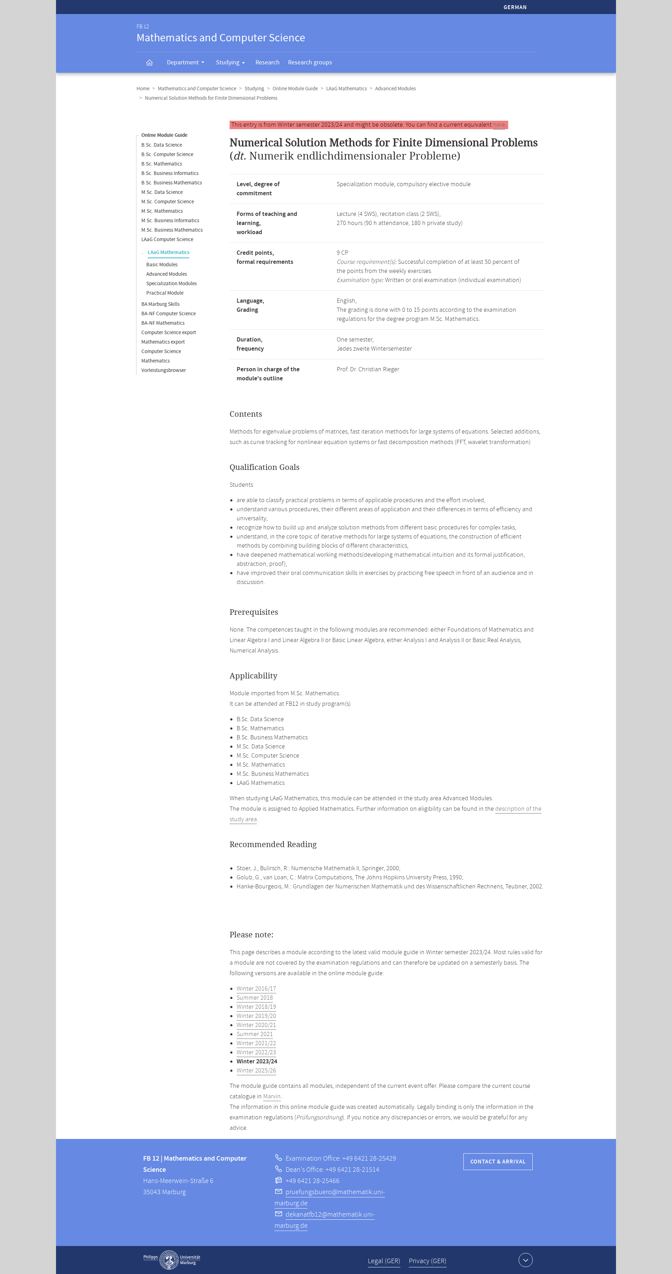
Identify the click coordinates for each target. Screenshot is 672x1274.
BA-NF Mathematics (162, 323)
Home (142, 88)
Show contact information (526, 1260)
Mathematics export (163, 342)
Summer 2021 (255, 1034)
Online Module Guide (295, 88)
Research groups (310, 62)
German (515, 7)
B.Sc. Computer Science (167, 154)
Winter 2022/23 (256, 1052)
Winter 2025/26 (256, 1071)
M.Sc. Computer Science (167, 201)
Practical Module (164, 293)
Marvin (272, 1096)
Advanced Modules (395, 88)
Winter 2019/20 (256, 1016)
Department (183, 62)
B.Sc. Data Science (161, 145)
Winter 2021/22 (256, 1043)
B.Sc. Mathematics (161, 164)
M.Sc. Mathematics (162, 211)
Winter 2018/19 (256, 1007)
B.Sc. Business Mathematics (171, 183)
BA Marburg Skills (160, 304)
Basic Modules (161, 264)
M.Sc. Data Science (162, 192)
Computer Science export (168, 332)
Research (267, 62)
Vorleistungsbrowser (163, 370)
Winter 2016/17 (256, 989)
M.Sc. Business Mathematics (172, 230)
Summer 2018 (255, 998)
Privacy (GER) (428, 1261)
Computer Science (161, 351)
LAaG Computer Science (167, 239)
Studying (227, 62)
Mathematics (155, 361)
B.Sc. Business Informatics (169, 173)
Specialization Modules (171, 283)
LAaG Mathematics (346, 88)
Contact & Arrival (498, 1162)
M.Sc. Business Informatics (170, 220)
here (499, 125)
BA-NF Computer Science (168, 313)
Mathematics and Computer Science (197, 88)
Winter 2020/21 (256, 1025)
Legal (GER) (384, 1261)
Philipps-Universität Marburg (172, 1260)
